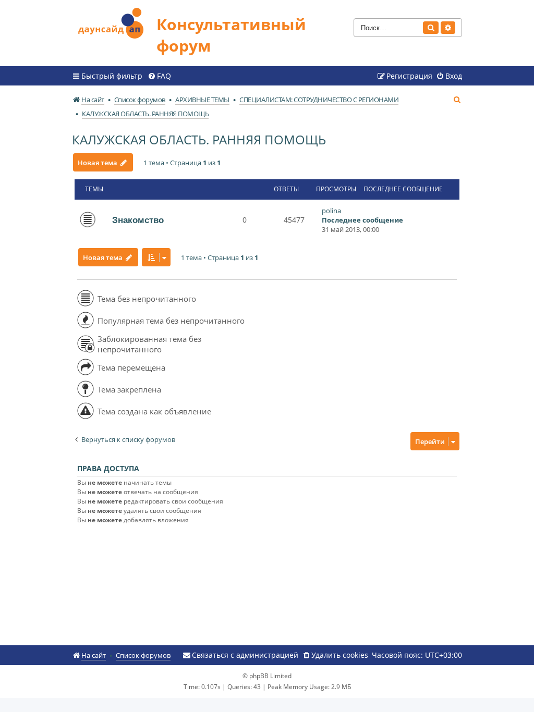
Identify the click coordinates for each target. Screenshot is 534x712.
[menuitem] (159, 76)
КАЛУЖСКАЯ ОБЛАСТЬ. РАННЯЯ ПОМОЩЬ (199, 139)
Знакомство (138, 220)
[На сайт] (114, 22)
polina (331, 210)
